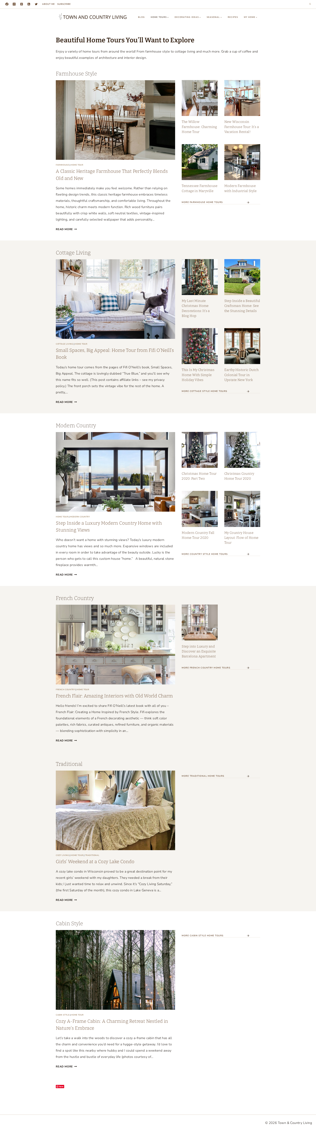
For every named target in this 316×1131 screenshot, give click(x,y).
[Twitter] (36, 4)
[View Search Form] (310, 4)
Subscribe (64, 4)
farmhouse (62, 165)
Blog (141, 17)
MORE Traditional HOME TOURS (203, 776)
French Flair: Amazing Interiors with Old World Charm (114, 696)
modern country (80, 516)
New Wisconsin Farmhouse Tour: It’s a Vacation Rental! (241, 127)
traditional (92, 855)
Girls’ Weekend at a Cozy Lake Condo (95, 861)
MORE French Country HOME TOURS (206, 667)
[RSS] (29, 4)
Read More (66, 229)
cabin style (62, 1015)
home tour (77, 165)
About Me (48, 4)
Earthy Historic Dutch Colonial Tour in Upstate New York (241, 375)
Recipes (233, 17)
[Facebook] (7, 4)
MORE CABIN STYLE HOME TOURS (203, 935)
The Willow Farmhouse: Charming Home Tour (199, 127)
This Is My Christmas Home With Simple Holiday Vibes (198, 375)
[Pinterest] (22, 4)
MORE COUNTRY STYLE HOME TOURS (205, 554)
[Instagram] (14, 4)
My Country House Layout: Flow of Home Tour (241, 538)
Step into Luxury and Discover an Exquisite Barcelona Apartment (199, 651)
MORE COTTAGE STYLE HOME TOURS (204, 391)
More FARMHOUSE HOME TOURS (202, 202)
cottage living (64, 344)
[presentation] (115, 120)
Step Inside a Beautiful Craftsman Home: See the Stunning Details (242, 306)
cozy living (62, 855)
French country (65, 689)
